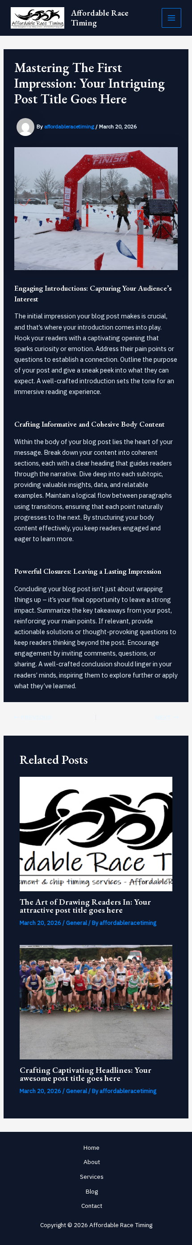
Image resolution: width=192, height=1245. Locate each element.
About (91, 1162)
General (76, 923)
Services (92, 1177)
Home (91, 1147)
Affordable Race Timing (100, 18)
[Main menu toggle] (171, 18)
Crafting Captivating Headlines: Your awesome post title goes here (85, 1074)
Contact (91, 1206)
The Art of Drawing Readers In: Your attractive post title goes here (85, 906)
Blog (92, 1191)
